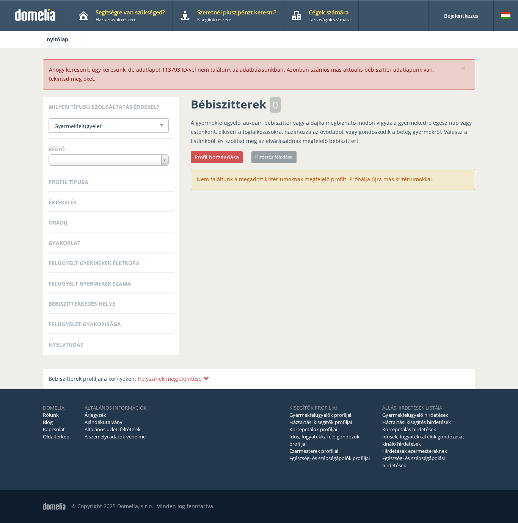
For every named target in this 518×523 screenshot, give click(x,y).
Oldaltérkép (56, 436)
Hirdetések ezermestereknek (414, 451)
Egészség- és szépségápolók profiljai (329, 458)
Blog (48, 422)
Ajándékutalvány (103, 422)
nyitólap (57, 39)
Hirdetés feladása (274, 157)
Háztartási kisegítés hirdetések (416, 422)
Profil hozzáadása (217, 157)
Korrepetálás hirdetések (409, 429)
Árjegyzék (95, 414)
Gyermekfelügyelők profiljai (320, 414)
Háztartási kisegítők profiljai (320, 422)
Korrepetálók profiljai (313, 429)
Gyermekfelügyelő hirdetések (415, 414)
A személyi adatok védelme (115, 436)
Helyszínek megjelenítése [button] (170, 378)
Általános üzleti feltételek (113, 429)
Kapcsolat (54, 429)
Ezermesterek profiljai (313, 451)
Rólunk (51, 414)
